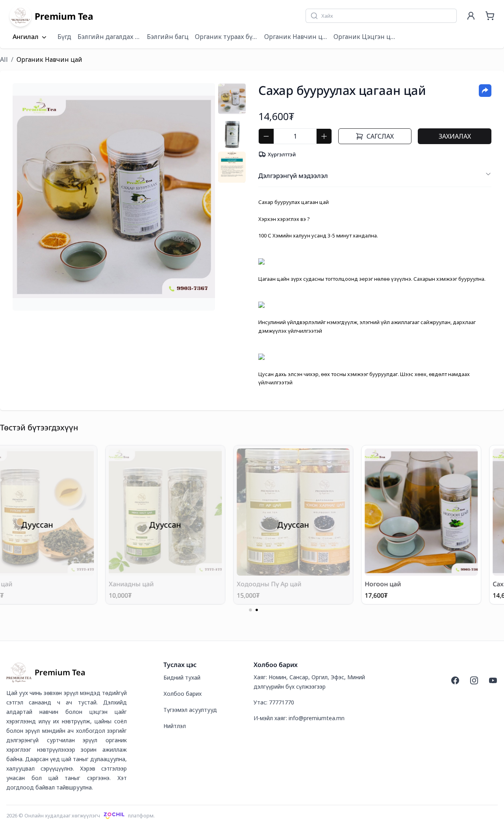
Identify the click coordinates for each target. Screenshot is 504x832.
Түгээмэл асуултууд (190, 709)
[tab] (232, 98)
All (4, 59)
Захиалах (455, 136)
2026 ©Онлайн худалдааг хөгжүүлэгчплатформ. (80, 815)
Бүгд (64, 36)
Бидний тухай (181, 677)
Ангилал (26, 37)
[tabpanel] (114, 197)
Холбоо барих (182, 693)
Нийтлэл (174, 726)
